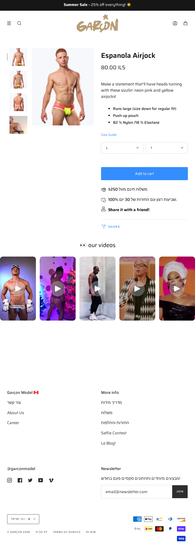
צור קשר (14, 402)
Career (13, 423)
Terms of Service (67, 532)
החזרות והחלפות (115, 423)
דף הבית (42, 532)
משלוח (106, 413)
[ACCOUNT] (175, 23)
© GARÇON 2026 (18, 532)
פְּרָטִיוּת (91, 532)
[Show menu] (10, 23)
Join (179, 491)
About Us (15, 413)
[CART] (185, 23)
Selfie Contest (114, 433)
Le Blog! (108, 443)
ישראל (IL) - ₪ (21, 519)
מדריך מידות (111, 402)
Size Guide (109, 134)
